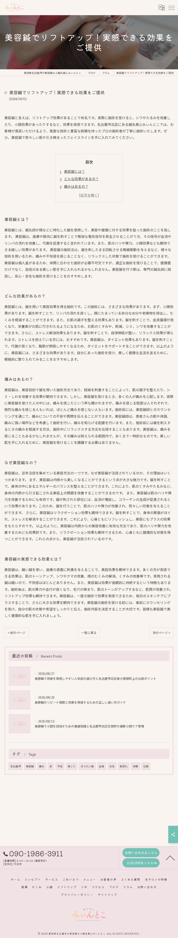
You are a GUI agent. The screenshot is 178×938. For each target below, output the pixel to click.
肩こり (72, 766)
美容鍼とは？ (74, 171)
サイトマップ (107, 895)
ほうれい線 (87, 766)
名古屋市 (15, 766)
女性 (112, 766)
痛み (41, 766)
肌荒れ (124, 766)
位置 (145, 766)
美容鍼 (30, 766)
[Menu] (171, 7)
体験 (135, 766)
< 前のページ (16, 632)
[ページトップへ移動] (170, 857)
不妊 (60, 766)
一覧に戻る (89, 632)
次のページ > (161, 632)
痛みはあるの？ (76, 186)
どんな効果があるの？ (81, 178)
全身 (101, 766)
